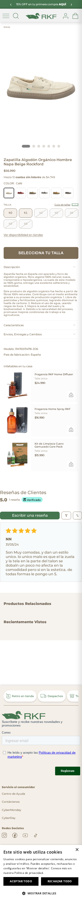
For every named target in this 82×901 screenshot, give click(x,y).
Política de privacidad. (29, 873)
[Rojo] (20, 193)
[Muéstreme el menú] (5, 16)
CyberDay (8, 818)
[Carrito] (75, 16)
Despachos (55, 696)
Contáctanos (11, 801)
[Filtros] (66, 515)
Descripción (12, 267)
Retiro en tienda (23, 696)
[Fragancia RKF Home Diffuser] (17, 385)
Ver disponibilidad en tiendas (23, 235)
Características (14, 325)
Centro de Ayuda (13, 793)
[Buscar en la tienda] (16, 16)
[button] (41, 893)
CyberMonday (11, 810)
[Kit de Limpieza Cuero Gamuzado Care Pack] (17, 455)
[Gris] (44, 193)
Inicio (7, 27)
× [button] (77, 850)
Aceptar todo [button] (21, 881)
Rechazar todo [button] (60, 881)
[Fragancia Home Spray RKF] (17, 420)
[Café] (9, 193)
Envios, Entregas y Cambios (23, 334)
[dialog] (41, 873)
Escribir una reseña (30, 515)
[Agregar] (71, 394)
